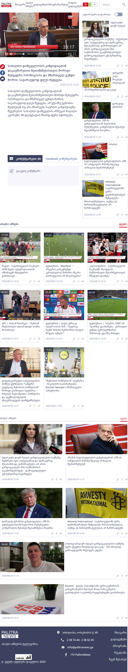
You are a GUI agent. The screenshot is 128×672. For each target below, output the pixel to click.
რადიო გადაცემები (75, 4)
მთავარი (20, 4)
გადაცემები (41, 4)
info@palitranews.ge (80, 647)
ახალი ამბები (29, 4)
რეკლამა (120, 652)
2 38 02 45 (87, 640)
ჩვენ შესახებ (118, 659)
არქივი (64, 4)
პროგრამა (54, 4)
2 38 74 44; (73, 640)
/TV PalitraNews (80, 654)
